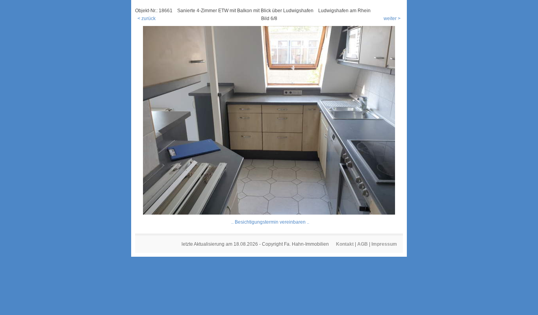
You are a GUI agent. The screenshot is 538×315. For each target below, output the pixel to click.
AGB (362, 244)
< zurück (146, 18)
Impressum (384, 244)
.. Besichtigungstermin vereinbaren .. (270, 222)
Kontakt (345, 244)
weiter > (392, 18)
